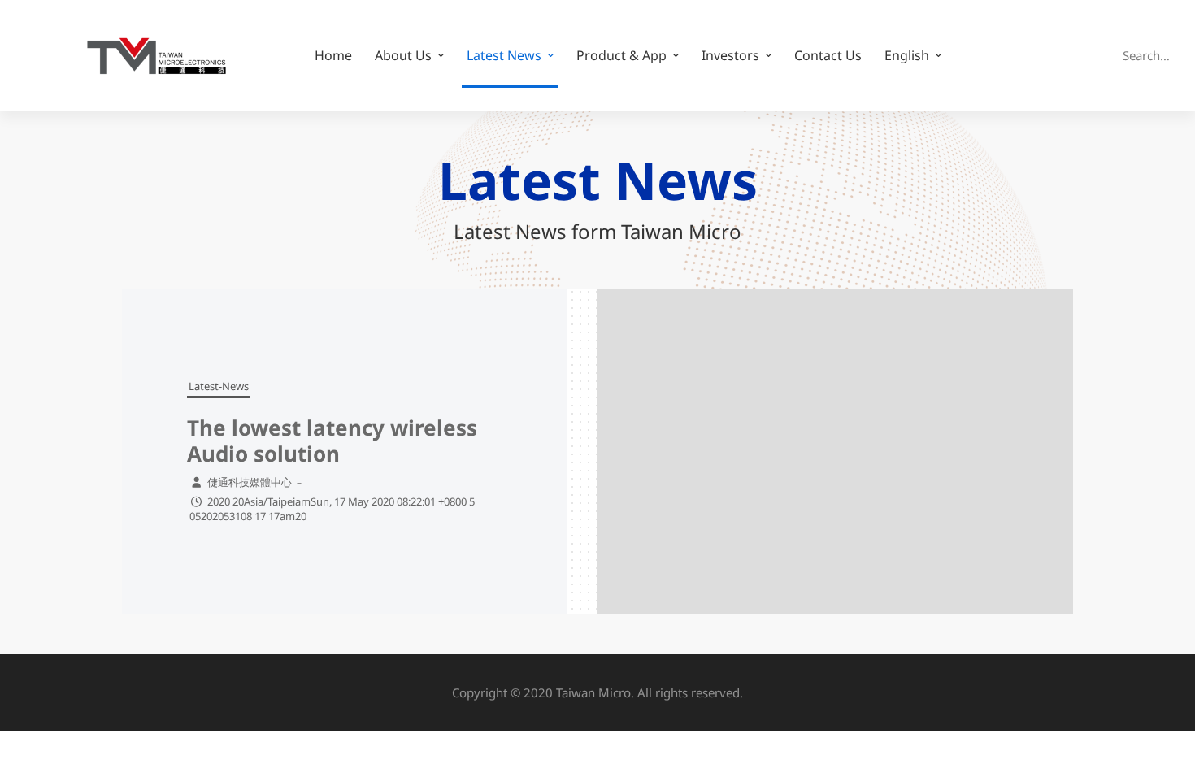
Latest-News (219, 386)
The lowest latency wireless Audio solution (332, 440)
